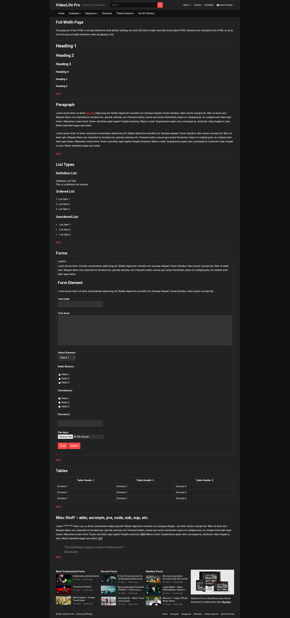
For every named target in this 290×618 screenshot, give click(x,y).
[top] (58, 93)
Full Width (209, 5)
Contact (197, 5)
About (186, 5)
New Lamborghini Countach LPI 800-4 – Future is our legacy (131, 588)
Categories (91, 13)
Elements (107, 13)
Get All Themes (146, 13)
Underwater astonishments (86, 576)
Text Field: (64, 299)
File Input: (63, 432)
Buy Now (226, 602)
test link (90, 113)
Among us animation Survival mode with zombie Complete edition (175, 577)
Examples (74, 13)
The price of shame (82, 587)
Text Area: (64, 313)
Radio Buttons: (66, 366)
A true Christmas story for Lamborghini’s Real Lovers (130, 577)
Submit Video (226, 5)
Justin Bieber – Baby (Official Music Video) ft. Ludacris (174, 588)
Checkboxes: (65, 390)
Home (61, 13)
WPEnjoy (88, 614)
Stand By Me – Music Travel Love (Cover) (131, 599)
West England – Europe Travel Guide (84, 598)
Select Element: (67, 352)
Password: (64, 414)
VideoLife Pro (68, 5)
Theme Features (125, 13)
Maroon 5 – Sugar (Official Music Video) (175, 599)
